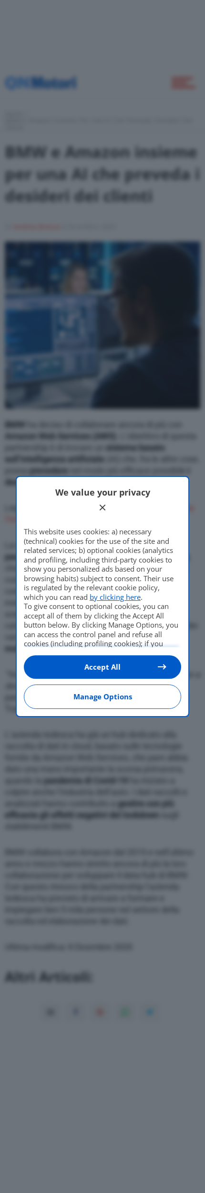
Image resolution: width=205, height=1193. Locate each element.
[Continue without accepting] (102, 507)
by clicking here (115, 597)
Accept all (102, 667)
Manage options (102, 696)
